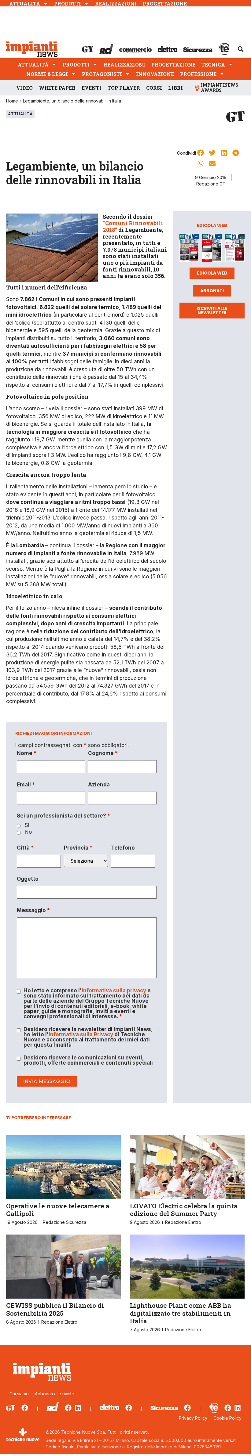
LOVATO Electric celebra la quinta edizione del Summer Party (184, 1210)
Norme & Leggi (47, 74)
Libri (175, 88)
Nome (26, 753)
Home (12, 100)
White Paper (57, 88)
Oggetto (28, 879)
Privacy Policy (193, 1418)
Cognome (103, 753)
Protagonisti (102, 74)
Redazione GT (211, 183)
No (28, 832)
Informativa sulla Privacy (81, 1034)
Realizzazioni (116, 3)
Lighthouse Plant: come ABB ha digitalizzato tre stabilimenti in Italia (180, 1313)
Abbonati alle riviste (54, 1393)
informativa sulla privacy (114, 990)
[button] (240, 49)
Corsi (154, 88)
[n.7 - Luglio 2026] (189, 249)
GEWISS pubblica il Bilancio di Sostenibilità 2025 (55, 1309)
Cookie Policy (227, 1418)
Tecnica (213, 64)
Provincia (78, 847)
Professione (198, 74)
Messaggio (33, 910)
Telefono (123, 847)
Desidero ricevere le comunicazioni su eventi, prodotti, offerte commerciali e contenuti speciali (88, 1060)
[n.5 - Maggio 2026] (235, 249)
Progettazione (165, 3)
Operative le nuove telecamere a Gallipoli (57, 1210)
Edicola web (212, 273)
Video (24, 88)
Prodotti (67, 3)
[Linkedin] (78, 1407)
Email (26, 784)
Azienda (99, 784)
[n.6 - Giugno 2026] (212, 249)
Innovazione (155, 74)
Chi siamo (19, 1393)
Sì (27, 825)
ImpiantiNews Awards (219, 87)
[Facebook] (24, 1407)
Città (25, 847)
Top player (124, 88)
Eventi (92, 88)
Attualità (24, 3)
